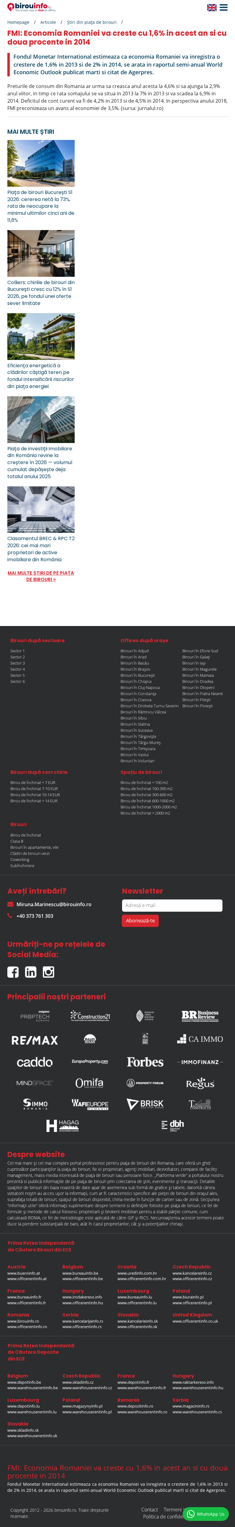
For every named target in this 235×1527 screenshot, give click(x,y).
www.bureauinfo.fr (24, 1297)
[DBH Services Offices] (173, 1126)
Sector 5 (17, 675)
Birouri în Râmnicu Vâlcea (143, 712)
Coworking (19, 859)
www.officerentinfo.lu (137, 1302)
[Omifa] (90, 1083)
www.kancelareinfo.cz (192, 1273)
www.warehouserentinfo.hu (198, 1387)
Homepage (18, 22)
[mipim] (35, 1014)
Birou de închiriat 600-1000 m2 (148, 801)
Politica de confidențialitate (172, 1516)
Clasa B (16, 841)
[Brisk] (145, 1104)
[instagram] (50, 969)
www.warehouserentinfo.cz (87, 1387)
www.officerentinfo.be (82, 1278)
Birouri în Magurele (199, 669)
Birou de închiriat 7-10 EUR (34, 788)
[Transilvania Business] (145, 1038)
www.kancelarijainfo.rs (82, 1321)
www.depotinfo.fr (133, 1382)
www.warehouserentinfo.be (32, 1387)
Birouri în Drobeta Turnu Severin (150, 706)
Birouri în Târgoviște (138, 736)
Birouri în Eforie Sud (200, 651)
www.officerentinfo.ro (27, 1326)
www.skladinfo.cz (78, 1382)
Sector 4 (17, 669)
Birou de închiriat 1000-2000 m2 (149, 807)
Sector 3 (17, 663)
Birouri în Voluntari (138, 761)
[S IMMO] (35, 1104)
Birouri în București (138, 675)
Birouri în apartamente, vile (34, 847)
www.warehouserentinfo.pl (87, 1412)
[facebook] (16, 969)
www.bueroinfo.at (23, 1273)
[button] (222, 7)
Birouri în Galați (196, 657)
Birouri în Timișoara (138, 748)
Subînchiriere (22, 865)
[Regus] (200, 1083)
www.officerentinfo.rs (82, 1326)
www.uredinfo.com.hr (137, 1273)
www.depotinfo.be (24, 1382)
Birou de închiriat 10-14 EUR (35, 794)
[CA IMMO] (200, 1038)
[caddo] (35, 1061)
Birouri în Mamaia (198, 675)
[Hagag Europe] (62, 1126)
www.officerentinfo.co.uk (195, 1321)
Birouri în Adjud (135, 651)
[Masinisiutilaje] (90, 1039)
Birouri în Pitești (196, 699)
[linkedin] (34, 969)
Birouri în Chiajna (136, 681)
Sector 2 (17, 657)
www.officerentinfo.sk (137, 1326)
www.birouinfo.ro (23, 1321)
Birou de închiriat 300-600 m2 (147, 794)
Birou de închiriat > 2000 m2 (145, 813)
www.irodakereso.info (82, 1297)
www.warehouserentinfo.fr (142, 1387)
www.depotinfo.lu (23, 1406)
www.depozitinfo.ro (135, 1406)
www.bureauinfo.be (80, 1273)
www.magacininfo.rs (191, 1406)
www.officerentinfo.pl (192, 1302)
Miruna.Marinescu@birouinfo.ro (54, 904)
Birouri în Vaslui (135, 754)
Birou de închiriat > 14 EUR (34, 801)
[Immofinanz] (200, 1061)
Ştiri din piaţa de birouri (92, 22)
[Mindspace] (35, 1083)
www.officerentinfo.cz (192, 1278)
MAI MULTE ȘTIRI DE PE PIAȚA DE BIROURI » (41, 576)
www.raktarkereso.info (193, 1382)
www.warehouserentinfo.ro (142, 1412)
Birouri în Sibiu (134, 718)
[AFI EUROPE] (90, 1104)
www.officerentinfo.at (27, 1278)
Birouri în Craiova (136, 699)
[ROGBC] (145, 1014)
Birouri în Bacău (135, 663)
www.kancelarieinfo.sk (138, 1321)
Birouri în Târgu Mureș (141, 742)
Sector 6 (17, 681)
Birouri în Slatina (135, 724)
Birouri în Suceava (137, 730)
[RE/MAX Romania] (35, 1038)
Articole (48, 22)
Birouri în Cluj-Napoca (140, 687)
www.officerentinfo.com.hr (142, 1278)
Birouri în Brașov (135, 669)
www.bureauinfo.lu (135, 1297)
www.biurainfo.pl (188, 1297)
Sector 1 (17, 651)
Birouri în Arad (134, 657)
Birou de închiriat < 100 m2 (144, 782)
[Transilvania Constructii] (200, 1104)
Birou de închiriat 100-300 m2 (147, 788)
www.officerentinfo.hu (82, 1302)
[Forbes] (145, 1061)
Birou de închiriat (25, 835)
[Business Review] (200, 1014)
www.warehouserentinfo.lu (32, 1412)
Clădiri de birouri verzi (30, 853)
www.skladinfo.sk (23, 1430)
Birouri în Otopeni (198, 687)
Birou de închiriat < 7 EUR (32, 782)
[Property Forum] (145, 1083)
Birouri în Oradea (197, 681)
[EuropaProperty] (90, 1061)
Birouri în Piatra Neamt (202, 693)
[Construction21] (90, 1014)
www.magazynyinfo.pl (82, 1406)
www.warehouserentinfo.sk (32, 1435)
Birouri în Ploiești (197, 706)
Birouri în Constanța (138, 693)
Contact (149, 1509)
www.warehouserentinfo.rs (197, 1412)
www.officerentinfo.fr (26, 1302)
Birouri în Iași (194, 663)
